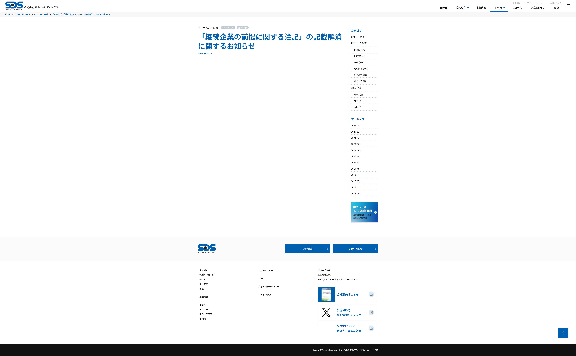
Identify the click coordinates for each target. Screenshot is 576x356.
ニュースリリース (266, 270)
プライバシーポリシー (535, 3)
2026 (353, 125)
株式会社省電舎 (325, 274)
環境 (356, 94)
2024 (353, 137)
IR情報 (498, 7)
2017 (353, 181)
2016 (353, 187)
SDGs (557, 7)
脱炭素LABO (537, 7)
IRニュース (356, 43)
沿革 (202, 288)
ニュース (517, 7)
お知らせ (355, 36)
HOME (443, 7)
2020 (353, 162)
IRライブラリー (207, 314)
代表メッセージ (207, 274)
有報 (356, 62)
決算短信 (358, 74)
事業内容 (481, 7)
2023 (353, 143)
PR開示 (357, 56)
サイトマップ (264, 294)
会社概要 (204, 284)
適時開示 (358, 68)
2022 (353, 150)
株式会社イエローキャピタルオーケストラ (337, 279)
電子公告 (358, 80)
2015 (353, 193)
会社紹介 (461, 7)
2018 (353, 174)
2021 (353, 156)
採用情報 (516, 3)
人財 (356, 106)
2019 (353, 168)
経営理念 (204, 279)
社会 (356, 100)
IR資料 (357, 50)
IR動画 (203, 318)
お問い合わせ (555, 3)
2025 (353, 131)
